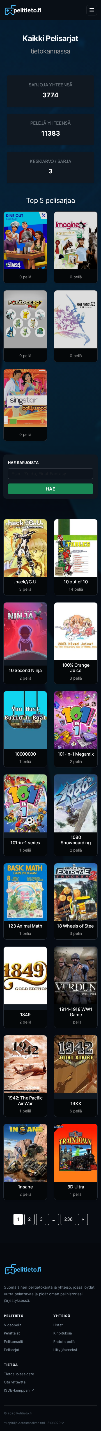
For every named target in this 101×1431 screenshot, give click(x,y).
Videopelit (12, 1325)
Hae (50, 489)
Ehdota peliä (64, 1342)
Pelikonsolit (13, 1342)
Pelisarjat (11, 1350)
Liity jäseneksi (65, 1350)
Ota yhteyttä (15, 1382)
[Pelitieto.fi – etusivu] (23, 10)
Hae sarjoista (23, 462)
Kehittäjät (12, 1333)
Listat (58, 1325)
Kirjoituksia (62, 1333)
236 (68, 1219)
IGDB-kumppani (19, 1390)
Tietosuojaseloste (19, 1374)
